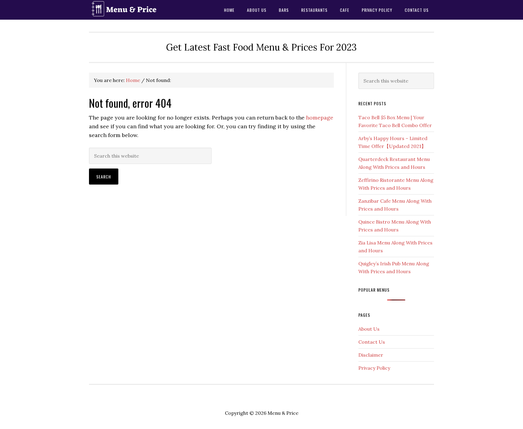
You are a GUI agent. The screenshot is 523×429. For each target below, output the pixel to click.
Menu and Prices (137, 10)
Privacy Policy (374, 368)
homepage (319, 117)
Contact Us (371, 342)
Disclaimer (370, 355)
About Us (369, 329)
